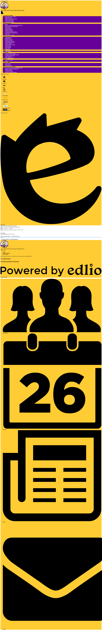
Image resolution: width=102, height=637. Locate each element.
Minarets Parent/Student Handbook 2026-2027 (14, 25)
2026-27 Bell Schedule (9, 20)
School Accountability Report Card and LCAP (14, 67)
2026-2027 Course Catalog (10, 53)
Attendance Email (8, 65)
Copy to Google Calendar (5, 236)
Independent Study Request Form (11, 32)
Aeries (4, 252)
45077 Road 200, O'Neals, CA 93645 (7, 256)
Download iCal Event (15, 236)
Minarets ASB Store (9, 29)
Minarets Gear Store (9, 30)
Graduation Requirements (10, 55)
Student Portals (8, 38)
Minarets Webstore (6, 253)
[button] (8, 15)
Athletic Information (9, 60)
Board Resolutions (8, 70)
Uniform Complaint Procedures (11, 72)
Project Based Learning (9, 57)
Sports (6, 61)
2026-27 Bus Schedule (9, 19)
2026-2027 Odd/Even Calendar (11, 18)
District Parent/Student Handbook (11, 26)
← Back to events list (5, 239)
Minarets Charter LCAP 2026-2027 (11, 68)
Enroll (6, 24)
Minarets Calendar (8, 17)
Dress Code (7, 33)
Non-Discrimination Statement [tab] (9, 261)
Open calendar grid (14, 239)
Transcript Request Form (9, 42)
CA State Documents (9, 71)
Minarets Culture (8, 43)
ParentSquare (5, 254)
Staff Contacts (7, 64)
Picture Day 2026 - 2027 (9, 34)
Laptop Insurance (8, 28)
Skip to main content (4, 0)
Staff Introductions (8, 37)
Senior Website (8, 47)
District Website (8, 51)
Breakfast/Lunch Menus (9, 22)
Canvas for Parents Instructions (11, 31)
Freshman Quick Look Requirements (12, 54)
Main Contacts (8, 63)
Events (1, 237)
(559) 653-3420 (21, 256)
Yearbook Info (8, 45)
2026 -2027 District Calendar (10, 16)
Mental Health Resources (10, 41)
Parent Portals (7, 27)
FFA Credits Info (8, 56)
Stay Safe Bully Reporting (10, 44)
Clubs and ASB (8, 46)
